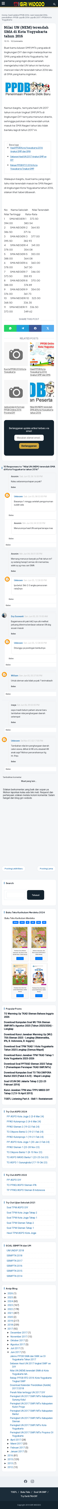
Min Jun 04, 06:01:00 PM (30, 554)
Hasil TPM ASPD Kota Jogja (21, 1233)
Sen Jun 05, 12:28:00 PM (35, 580)
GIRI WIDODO (35, 1505)
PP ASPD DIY (14, 1179)
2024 (11, 1301)
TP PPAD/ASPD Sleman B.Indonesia (26, 1190)
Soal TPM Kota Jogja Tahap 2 (22, 1212)
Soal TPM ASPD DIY (17, 1207)
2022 (11, 1309)
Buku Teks (25, 1492)
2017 (11, 1328)
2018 (11, 1324)
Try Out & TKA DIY (29, 1496)
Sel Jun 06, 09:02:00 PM (28, 705)
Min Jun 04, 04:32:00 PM (33, 523)
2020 (11, 1317)
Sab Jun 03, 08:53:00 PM (35, 496)
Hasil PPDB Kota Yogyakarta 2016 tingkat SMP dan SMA (26, 149)
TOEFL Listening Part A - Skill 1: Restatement (28, 1098)
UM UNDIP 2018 (15, 1250)
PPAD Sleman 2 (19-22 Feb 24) (23, 1126)
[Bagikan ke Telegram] (23, 328)
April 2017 (16, 1439)
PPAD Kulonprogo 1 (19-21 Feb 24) (25, 1137)
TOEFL (14, 1492)
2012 (11, 1467)
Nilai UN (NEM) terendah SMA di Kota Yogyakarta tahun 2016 (41, 409)
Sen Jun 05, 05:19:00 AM (36, 616)
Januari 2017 (17, 1451)
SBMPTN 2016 (14, 1265)
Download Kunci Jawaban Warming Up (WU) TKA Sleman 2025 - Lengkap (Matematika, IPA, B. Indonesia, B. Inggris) (28, 1038)
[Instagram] (32, 1481)
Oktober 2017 (17, 1340)
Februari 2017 (17, 1447)
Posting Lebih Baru (14, 868)
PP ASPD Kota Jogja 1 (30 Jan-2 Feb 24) (28, 1142)
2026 (11, 1293)
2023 (11, 1305)
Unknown (18, 496)
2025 (11, 1297)
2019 (11, 1320)
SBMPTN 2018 (14, 1255)
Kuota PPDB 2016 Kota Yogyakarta (15, 370)
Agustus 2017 (18, 1344)
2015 (11, 1459)
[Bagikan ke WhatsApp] (10, 328)
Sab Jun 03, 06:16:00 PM (31, 476)
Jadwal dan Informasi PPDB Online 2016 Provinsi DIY (14, 409)
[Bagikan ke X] (47, 328)
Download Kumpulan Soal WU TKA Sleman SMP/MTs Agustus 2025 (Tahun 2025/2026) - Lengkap (28, 1025)
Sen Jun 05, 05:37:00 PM (30, 675)
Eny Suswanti (17, 616)
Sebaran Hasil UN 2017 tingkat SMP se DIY (28, 158)
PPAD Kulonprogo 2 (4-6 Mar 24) (24, 1121)
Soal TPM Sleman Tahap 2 (20, 1223)
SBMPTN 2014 (14, 1276)
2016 (11, 1455)
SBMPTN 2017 (14, 1260)
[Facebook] (26, 1481)
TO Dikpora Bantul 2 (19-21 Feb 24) (25, 1131)
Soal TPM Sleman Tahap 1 (20, 1228)
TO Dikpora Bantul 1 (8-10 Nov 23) (24, 1152)
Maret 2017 (16, 1443)
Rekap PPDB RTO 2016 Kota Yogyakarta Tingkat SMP (23, 167)
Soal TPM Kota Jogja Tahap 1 (22, 1217)
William (14, 675)
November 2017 (19, 1336)
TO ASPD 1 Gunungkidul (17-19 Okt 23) (27, 1162)
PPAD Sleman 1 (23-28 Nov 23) (23, 1147)
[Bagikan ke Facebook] (35, 328)
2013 (11, 1463)
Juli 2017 (15, 1348)
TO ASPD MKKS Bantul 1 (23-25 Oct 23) (27, 1157)
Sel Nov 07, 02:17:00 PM (32, 741)
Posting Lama (46, 868)
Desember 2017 (19, 1332)
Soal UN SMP (40, 1492)
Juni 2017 (15, 1352)
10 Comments (17, 41)
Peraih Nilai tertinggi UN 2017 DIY (27, 1392)
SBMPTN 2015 (14, 1270)
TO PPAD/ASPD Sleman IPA (21, 1185)
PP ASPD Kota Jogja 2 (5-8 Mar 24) (25, 1116)
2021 (11, 1313)
